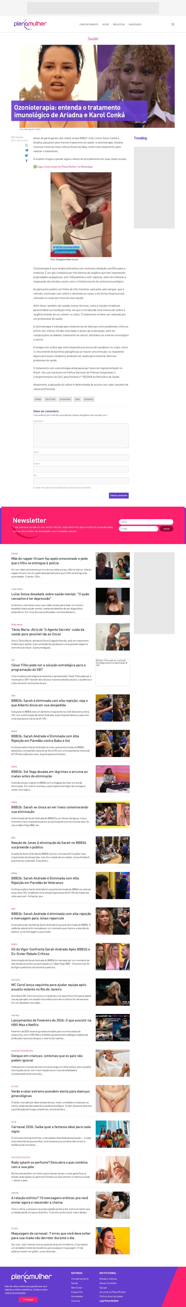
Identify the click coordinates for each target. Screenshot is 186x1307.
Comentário (38, 421)
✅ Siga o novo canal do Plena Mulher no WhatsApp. (63, 166)
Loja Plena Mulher (109, 1300)
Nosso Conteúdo (108, 1283)
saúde (77, 399)
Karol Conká (50, 399)
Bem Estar (119, 24)
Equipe (103, 1287)
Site (34, 475)
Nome (36, 452)
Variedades (135, 24)
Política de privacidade (111, 1296)
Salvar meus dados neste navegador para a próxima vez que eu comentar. (63, 488)
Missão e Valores (108, 1278)
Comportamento (89, 24)
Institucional (108, 1272)
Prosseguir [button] (28, 1299)
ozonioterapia (65, 399)
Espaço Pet (77, 1291)
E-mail (36, 463)
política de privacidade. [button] (15, 1293)
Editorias (76, 1272)
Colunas (75, 1300)
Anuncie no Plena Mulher (113, 1291)
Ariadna (38, 399)
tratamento (88, 399)
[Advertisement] (93, 8)
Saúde (105, 24)
